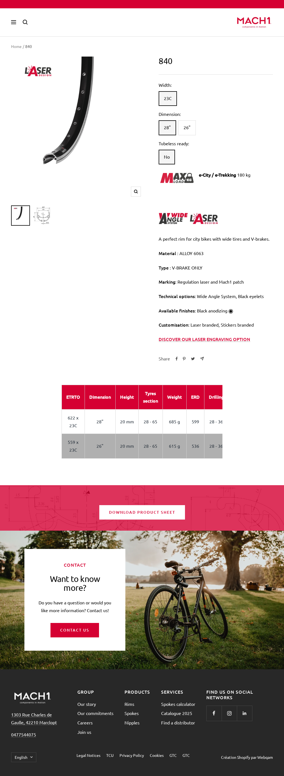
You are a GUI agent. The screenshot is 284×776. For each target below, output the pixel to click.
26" (187, 127)
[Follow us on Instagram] (229, 713)
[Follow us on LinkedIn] (244, 713)
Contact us (74, 630)
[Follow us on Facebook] (214, 713)
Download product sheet (142, 512)
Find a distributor (178, 722)
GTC (173, 755)
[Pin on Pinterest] (184, 359)
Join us (84, 732)
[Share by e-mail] (202, 358)
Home (16, 46)
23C (168, 98)
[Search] (25, 22)
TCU (110, 755)
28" (167, 127)
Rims (129, 704)
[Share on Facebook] (177, 359)
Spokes (132, 713)
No (167, 156)
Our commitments (95, 713)
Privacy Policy (132, 755)
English (21, 757)
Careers (85, 722)
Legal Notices (88, 755)
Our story (86, 704)
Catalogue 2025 (176, 713)
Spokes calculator (178, 704)
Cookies (157, 755)
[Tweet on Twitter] (193, 359)
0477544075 (23, 734)
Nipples (132, 722)
